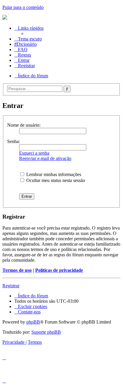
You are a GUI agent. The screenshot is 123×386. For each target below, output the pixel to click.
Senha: (13, 141)
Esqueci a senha (34, 153)
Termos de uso (17, 270)
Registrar (10, 285)
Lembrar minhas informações (53, 174)
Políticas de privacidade (59, 270)
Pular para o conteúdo (23, 7)
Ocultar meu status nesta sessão (55, 180)
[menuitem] (25, 44)
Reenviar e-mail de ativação (45, 158)
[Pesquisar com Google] (67, 89)
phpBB (33, 321)
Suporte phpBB (46, 332)
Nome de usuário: (24, 125)
